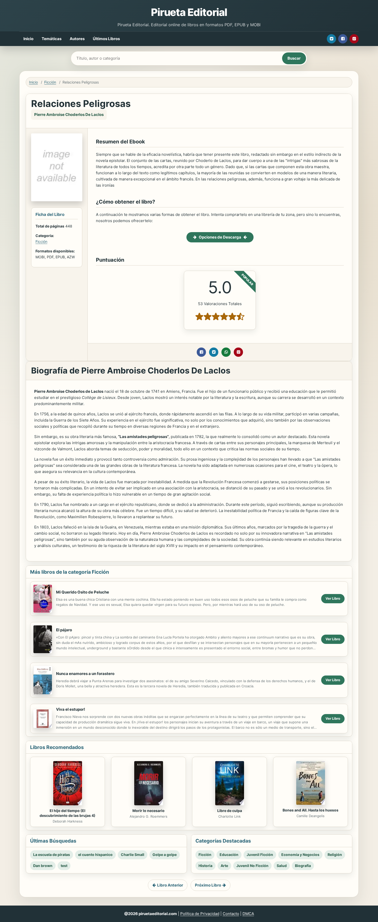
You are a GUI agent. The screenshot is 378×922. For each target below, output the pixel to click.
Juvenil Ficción (260, 854)
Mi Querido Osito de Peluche (82, 592)
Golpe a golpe (164, 854)
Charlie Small (132, 854)
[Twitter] (331, 38)
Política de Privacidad (199, 913)
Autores (77, 38)
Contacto (231, 913)
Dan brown (42, 865)
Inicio (28, 38)
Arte (224, 865)
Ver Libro (333, 598)
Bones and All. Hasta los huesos (310, 810)
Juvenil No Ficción (252, 865)
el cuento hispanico (95, 854)
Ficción (50, 82)
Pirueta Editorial (189, 12)
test (64, 865)
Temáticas (51, 38)
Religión (335, 854)
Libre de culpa (229, 810)
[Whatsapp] (226, 352)
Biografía (303, 865)
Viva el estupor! (70, 709)
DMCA (248, 913)
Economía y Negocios (300, 854)
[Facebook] (342, 38)
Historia (205, 865)
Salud (282, 865)
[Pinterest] (354, 38)
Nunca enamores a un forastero (85, 673)
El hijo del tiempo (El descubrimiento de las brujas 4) (67, 813)
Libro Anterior (170, 885)
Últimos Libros (106, 38)
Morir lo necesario (148, 810)
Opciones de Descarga (220, 237)
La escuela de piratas (51, 854)
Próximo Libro (208, 885)
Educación (229, 854)
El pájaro (64, 629)
